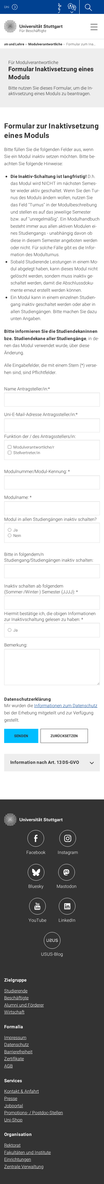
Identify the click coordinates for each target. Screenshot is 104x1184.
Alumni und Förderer (24, 1005)
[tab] (52, 762)
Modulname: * (18, 497)
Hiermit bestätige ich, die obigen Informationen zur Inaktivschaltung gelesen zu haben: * (50, 616)
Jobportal (13, 1105)
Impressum (15, 1037)
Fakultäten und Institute (27, 1152)
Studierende (15, 991)
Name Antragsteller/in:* (27, 389)
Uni (6, 7)
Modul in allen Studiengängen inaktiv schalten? (50, 519)
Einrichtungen (17, 1159)
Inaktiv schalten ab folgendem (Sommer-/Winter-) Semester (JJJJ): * (41, 589)
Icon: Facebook (35, 838)
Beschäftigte (16, 997)
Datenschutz (16, 1044)
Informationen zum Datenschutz (65, 705)
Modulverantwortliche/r (33, 447)
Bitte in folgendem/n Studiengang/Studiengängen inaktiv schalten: (48, 557)
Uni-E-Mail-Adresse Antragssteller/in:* (41, 414)
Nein (17, 535)
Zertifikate (14, 1058)
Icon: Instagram (67, 838)
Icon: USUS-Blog (52, 940)
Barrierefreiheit (18, 1051)
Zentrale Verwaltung (24, 1166)
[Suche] (88, 7)
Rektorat (12, 1145)
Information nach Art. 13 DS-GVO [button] (44, 762)
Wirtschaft (14, 1012)
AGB (8, 1066)
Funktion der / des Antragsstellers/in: (40, 436)
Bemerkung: (15, 645)
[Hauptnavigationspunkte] (94, 27)
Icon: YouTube (37, 906)
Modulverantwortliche (45, 44)
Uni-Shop (13, 1120)
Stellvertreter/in (26, 452)
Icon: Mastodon (66, 872)
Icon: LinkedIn (67, 906)
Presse (10, 1098)
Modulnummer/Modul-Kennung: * (37, 471)
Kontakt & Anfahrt (21, 1091)
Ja (15, 529)
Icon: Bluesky (36, 872)
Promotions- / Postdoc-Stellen (33, 1112)
